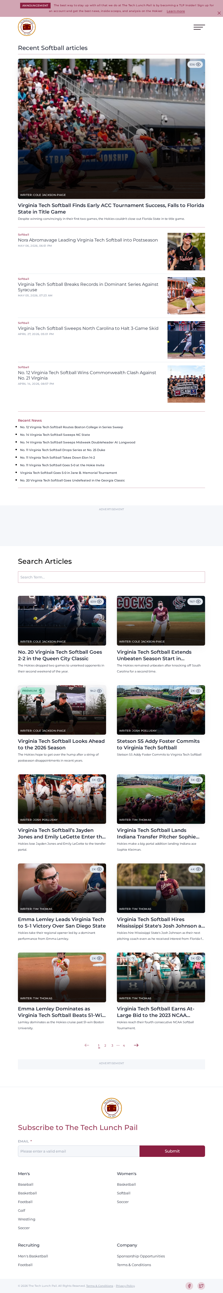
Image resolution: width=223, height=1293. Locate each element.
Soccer (24, 1228)
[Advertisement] (111, 525)
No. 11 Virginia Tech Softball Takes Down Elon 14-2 (57, 457)
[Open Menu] (199, 27)
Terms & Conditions (134, 1265)
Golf (21, 1210)
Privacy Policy (125, 1286)
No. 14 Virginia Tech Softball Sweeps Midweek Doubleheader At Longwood (77, 442)
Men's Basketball (33, 1256)
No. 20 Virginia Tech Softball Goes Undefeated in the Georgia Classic (72, 480)
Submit (172, 1151)
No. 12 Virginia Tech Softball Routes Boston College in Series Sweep (71, 427)
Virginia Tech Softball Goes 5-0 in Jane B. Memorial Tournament (68, 473)
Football (25, 1202)
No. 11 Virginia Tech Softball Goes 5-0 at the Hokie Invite (62, 465)
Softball (124, 1193)
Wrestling (26, 1219)
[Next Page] (136, 1045)
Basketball (27, 1193)
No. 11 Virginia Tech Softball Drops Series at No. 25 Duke (62, 450)
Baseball (25, 1184)
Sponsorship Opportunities (141, 1256)
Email (23, 1141)
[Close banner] (219, 13)
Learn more (176, 11)
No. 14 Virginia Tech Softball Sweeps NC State (55, 435)
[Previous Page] (86, 1045)
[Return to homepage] (27, 27)
